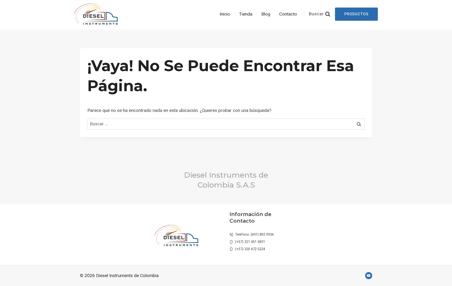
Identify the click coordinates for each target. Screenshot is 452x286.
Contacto (288, 14)
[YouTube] (368, 275)
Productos (356, 14)
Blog (265, 14)
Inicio (225, 14)
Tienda (245, 14)
